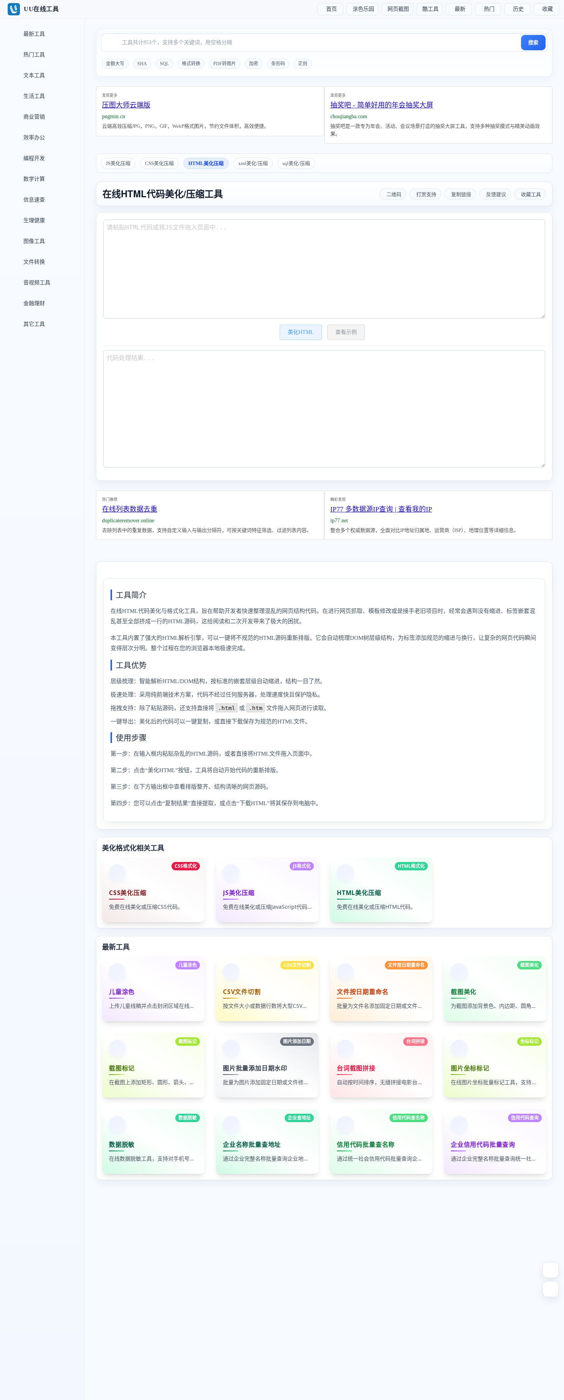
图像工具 (33, 241)
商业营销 (33, 117)
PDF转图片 (224, 63)
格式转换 (191, 63)
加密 (253, 63)
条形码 (278, 63)
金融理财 (33, 303)
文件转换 (33, 262)
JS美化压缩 (118, 163)
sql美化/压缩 (296, 163)
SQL (164, 63)
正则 (302, 63)
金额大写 (115, 63)
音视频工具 (36, 283)
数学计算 (33, 179)
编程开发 (33, 158)
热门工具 (33, 55)
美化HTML (301, 332)
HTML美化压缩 (206, 163)
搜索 (533, 42)
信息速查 (33, 200)
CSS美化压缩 (159, 163)
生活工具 (33, 96)
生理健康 (33, 220)
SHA (142, 63)
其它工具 (33, 324)
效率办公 (33, 137)
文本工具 (33, 75)
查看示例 (346, 332)
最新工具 (33, 34)
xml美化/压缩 (253, 163)
